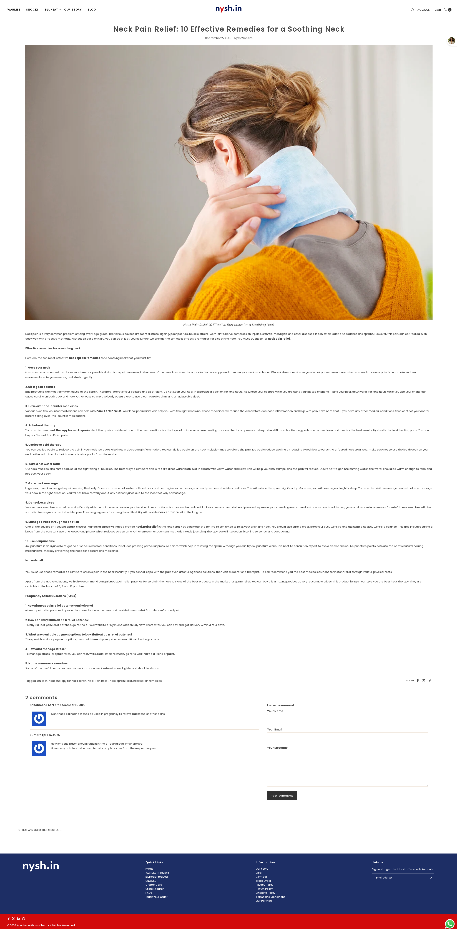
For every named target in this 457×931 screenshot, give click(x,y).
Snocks (32, 9)
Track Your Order (156, 897)
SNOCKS (150, 881)
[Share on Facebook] (417, 680)
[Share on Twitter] (423, 680)
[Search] (412, 9)
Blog (92, 9)
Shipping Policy (265, 893)
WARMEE (13, 9)
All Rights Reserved (62, 925)
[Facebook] (8, 919)
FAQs (148, 893)
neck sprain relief (121, 681)
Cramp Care (153, 885)
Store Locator (154, 889)
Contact (261, 877)
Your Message (277, 748)
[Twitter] (13, 919)
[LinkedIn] (18, 919)
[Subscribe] (429, 877)
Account (424, 10)
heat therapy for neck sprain (68, 681)
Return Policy (264, 889)
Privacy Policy (264, 885)
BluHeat (51, 9)
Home (149, 868)
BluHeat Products (157, 877)
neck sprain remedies (147, 681)
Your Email (274, 729)
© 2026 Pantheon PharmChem (27, 925)
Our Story (73, 9)
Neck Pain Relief (98, 681)
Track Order (263, 881)
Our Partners (264, 901)
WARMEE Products (157, 873)
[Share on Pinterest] (430, 680)
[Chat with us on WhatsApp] (450, 924)
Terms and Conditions (270, 897)
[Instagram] (23, 919)
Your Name (275, 711)
